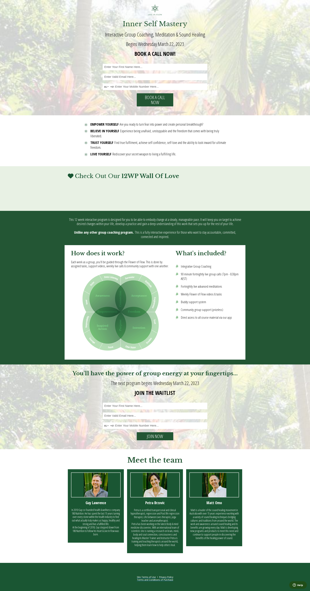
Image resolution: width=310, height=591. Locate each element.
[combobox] (108, 87)
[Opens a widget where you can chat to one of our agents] (298, 585)
